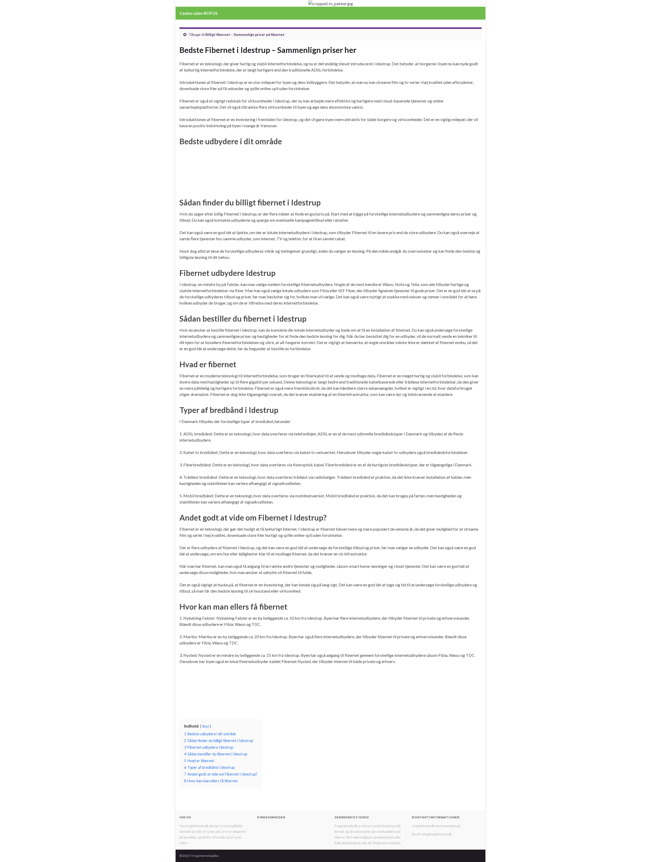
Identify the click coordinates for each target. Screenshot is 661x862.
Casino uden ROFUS (198, 13)
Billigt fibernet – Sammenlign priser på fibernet (245, 34)
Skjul (205, 726)
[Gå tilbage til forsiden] (330, 3)
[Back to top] (649, 850)
